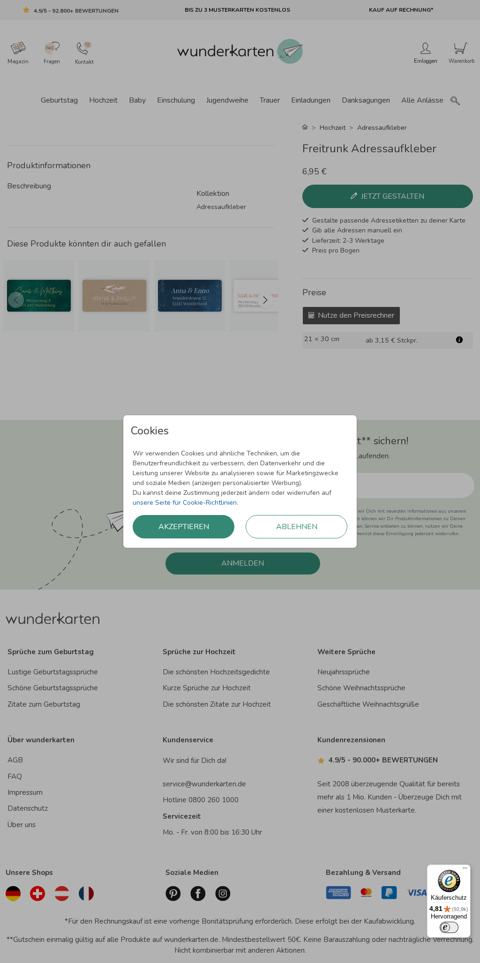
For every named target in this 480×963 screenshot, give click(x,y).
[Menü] (465, 870)
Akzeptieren (183, 527)
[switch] (449, 927)
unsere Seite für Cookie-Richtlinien (185, 502)
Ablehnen (296, 527)
